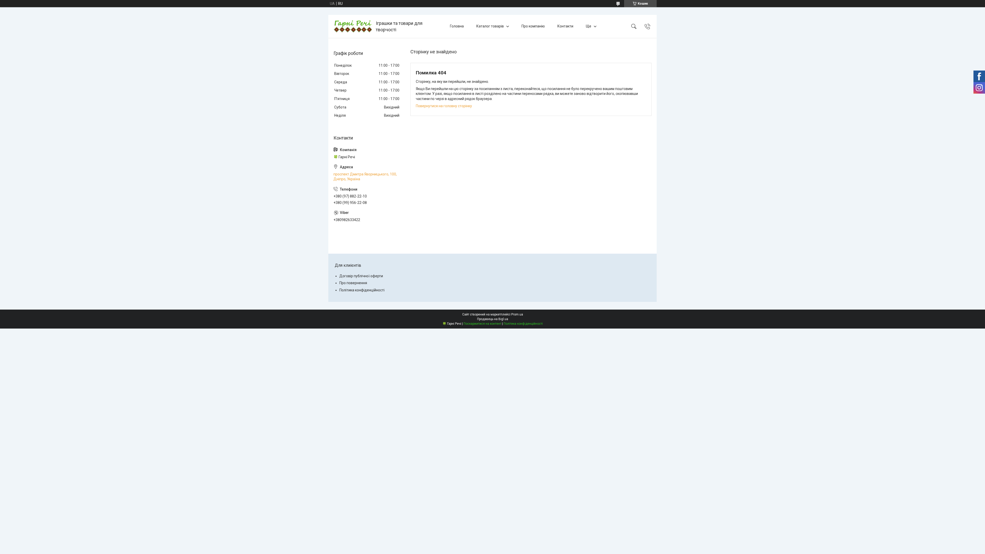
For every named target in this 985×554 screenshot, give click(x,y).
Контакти (565, 26)
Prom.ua (517, 314)
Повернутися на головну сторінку (444, 106)
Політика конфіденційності (362, 290)
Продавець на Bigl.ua (492, 319)
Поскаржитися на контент (482, 323)
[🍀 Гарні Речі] (352, 26)
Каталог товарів (490, 26)
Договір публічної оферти (361, 276)
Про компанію (533, 26)
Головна (457, 26)
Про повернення (353, 283)
